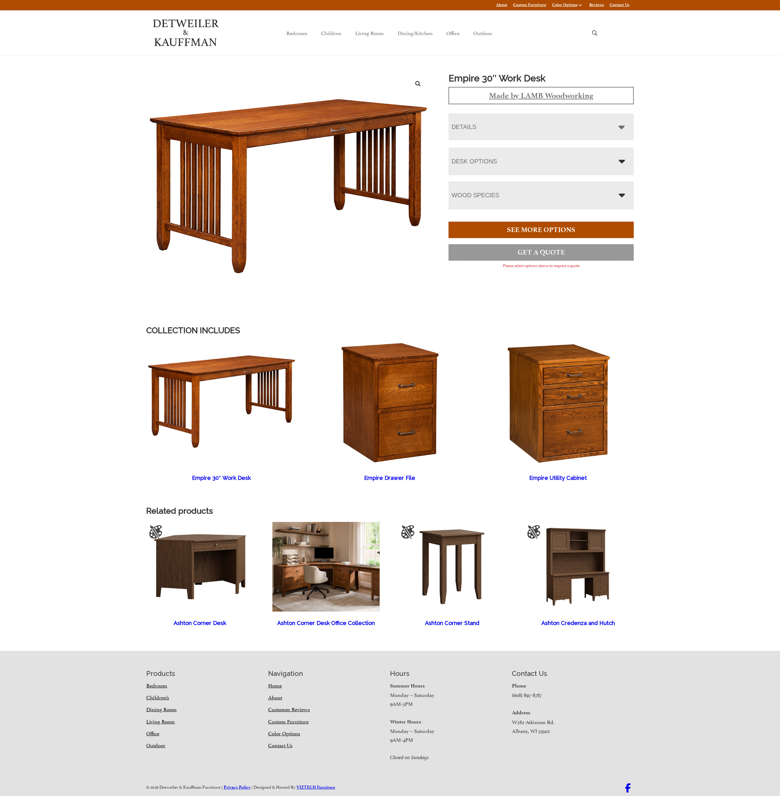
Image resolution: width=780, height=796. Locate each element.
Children (331, 33)
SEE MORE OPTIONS (541, 230)
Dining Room (161, 709)
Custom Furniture (529, 4)
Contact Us (619, 4)
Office (452, 33)
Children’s (157, 697)
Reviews (596, 4)
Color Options (564, 4)
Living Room (369, 33)
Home (275, 685)
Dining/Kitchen (415, 33)
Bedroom (296, 33)
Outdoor (482, 33)
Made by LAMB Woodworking (541, 95)
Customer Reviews (289, 709)
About (501, 4)
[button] (418, 83)
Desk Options (474, 161)
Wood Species (475, 195)
